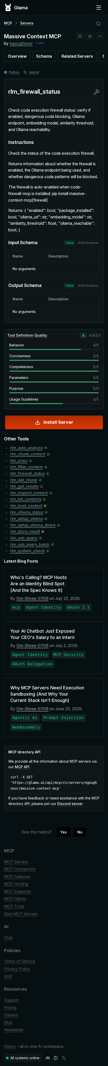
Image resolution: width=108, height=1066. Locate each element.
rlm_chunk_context (27, 454)
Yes (63, 832)
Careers (11, 1014)
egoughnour (21, 43)
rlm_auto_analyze (26, 447)
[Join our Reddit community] (56, 1058)
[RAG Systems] (80, 36)
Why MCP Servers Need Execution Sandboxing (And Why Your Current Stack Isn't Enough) (47, 694)
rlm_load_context (26, 505)
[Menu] (98, 7)
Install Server (58, 422)
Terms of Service (19, 961)
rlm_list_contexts (25, 499)
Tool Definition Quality (27, 335)
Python (14, 72)
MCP (8, 23)
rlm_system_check (27, 550)
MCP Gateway (17, 876)
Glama (10, 1046)
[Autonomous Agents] (90, 36)
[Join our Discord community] (48, 1058)
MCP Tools (14, 906)
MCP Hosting (16, 883)
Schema (44, 56)
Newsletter (14, 1029)
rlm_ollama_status (26, 512)
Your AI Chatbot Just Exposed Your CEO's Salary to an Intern (42, 634)
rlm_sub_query (23, 537)
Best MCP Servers (20, 913)
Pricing (10, 1007)
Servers (26, 23)
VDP (8, 976)
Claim (40, 43)
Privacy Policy (17, 968)
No (79, 832)
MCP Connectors (19, 868)
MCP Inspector (17, 891)
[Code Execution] (100, 36)
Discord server (70, 803)
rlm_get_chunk (23, 479)
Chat (8, 937)
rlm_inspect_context (29, 492)
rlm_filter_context (26, 466)
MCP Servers (16, 861)
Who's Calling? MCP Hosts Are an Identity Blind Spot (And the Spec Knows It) (38, 584)
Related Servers (77, 56)
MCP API (22, 767)
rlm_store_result (25, 531)
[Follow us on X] (64, 1058)
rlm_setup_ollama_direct (33, 525)
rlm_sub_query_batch (29, 544)
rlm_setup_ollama (26, 518)
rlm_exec (18, 460)
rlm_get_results (24, 486)
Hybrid (34, 72)
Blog (8, 1022)
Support (11, 1000)
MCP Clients (15, 898)
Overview (17, 56)
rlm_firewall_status (27, 473)
